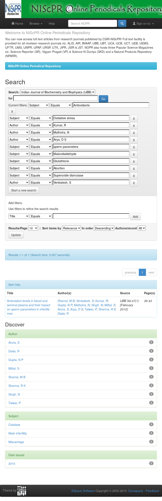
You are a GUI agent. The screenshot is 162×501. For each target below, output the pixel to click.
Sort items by (51, 228)
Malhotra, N (82, 305)
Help (52, 23)
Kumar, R (101, 301)
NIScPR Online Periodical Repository (34, 66)
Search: (13, 92)
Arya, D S (76, 309)
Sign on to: (144, 23)
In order (87, 228)
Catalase (14, 424)
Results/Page (17, 228)
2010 (11, 463)
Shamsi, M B (66, 301)
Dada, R (63, 313)
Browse (35, 23)
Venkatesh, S (85, 301)
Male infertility (17, 433)
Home (18, 23)
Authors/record (126, 228)
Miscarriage (16, 442)
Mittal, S (109, 305)
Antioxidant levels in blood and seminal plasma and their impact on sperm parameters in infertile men (28, 307)
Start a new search (23, 190)
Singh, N (97, 305)
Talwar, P (91, 309)
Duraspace (135, 491)
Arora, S (63, 309)
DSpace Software (83, 491)
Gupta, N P (65, 305)
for (10, 98)
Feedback (152, 491)
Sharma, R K (107, 309)
